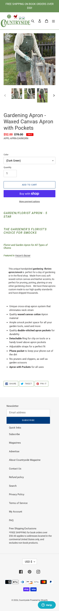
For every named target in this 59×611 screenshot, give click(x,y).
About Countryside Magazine (24, 459)
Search (13, 485)
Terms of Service (18, 503)
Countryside (24, 600)
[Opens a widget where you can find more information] (47, 605)
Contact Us (15, 468)
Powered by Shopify (39, 600)
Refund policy (16, 477)
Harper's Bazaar (22, 255)
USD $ (28, 561)
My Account (15, 511)
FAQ (11, 520)
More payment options (29, 201)
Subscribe (14, 434)
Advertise (14, 451)
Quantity (7, 167)
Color (6, 154)
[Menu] (53, 20)
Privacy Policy (16, 494)
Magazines (15, 442)
